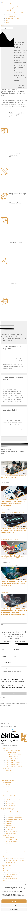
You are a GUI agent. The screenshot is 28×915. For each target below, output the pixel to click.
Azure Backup (9, 798)
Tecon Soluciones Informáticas (8, 747)
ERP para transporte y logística (15, 754)
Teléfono (16, 656)
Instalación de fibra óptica (12, 847)
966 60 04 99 (13, 714)
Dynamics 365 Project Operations (14, 766)
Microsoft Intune (10, 803)
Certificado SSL (11, 16)
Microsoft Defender (10, 801)
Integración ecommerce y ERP (12, 484)
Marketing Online (18, 512)
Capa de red (9, 849)
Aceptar (14, 901)
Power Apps (9, 770)
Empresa (3, 656)
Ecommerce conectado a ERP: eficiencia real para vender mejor (13, 477)
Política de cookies (9, 913)
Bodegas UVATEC (12, 752)
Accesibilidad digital (5, 539)
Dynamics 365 (6, 748)
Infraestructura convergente (13, 815)
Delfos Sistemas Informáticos (8, 808)
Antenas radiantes (12, 839)
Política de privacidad (17, 913)
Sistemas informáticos (8, 810)
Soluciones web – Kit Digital (12, 18)
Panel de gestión (10, 9)
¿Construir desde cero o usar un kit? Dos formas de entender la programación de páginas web (14, 583)
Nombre (3, 649)
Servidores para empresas (12, 813)
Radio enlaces (9, 843)
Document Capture (13, 756)
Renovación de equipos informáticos (15, 860)
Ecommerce (3, 484)
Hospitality (8, 855)
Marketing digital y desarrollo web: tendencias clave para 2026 (12, 557)
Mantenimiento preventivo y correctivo (15, 858)
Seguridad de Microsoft (9, 796)
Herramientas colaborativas (12, 788)
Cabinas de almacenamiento (13, 812)
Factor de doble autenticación (13, 799)
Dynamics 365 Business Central (13, 750)
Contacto (8, 22)
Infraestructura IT (7, 835)
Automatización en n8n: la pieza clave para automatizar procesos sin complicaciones (13, 503)
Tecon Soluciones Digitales (7, 780)
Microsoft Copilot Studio (12, 776)
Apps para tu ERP (7, 778)
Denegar (14, 905)
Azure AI (8, 784)
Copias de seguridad (11, 833)
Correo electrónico (6, 662)
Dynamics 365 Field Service (12, 764)
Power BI (8, 774)
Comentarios (4, 669)
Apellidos (16, 649)
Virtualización (9, 821)
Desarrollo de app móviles (12, 7)
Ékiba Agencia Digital (6, 865)
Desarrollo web (4, 512)
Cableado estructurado (11, 841)
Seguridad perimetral (11, 827)
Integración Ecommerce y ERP (15, 12)
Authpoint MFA (9, 825)
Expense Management (13, 758)
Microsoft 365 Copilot (11, 794)
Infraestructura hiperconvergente (14, 817)
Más (4, 5)
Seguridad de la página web (13, 14)
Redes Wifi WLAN (10, 837)
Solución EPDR (9, 829)
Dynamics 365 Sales (11, 760)
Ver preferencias (14, 909)
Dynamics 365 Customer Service (14, 762)
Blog (7, 20)
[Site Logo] (7, 3)
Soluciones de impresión (9, 862)
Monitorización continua (12, 831)
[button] (26, 884)
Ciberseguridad (7, 823)
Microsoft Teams (10, 790)
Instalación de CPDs (11, 845)
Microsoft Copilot (7, 792)
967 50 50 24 (8, 712)
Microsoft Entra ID (10, 805)
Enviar (14, 693)
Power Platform (7, 768)
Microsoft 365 (6, 786)
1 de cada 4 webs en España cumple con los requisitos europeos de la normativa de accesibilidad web (14, 530)
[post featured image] (14, 467)
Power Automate (10, 772)
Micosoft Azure (7, 782)
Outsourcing (6, 856)
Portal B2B (8, 11)
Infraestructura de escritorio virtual (14, 819)
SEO (23, 512)
